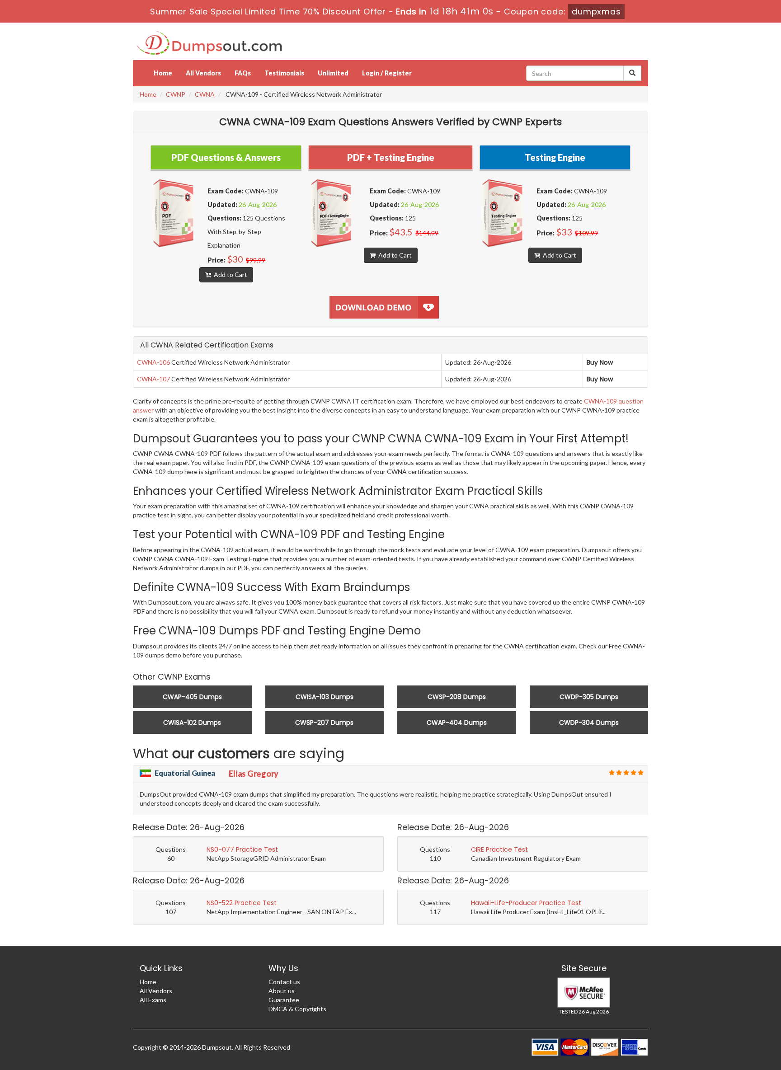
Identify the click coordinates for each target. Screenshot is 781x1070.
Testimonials (284, 73)
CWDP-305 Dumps (589, 696)
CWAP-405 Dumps (192, 696)
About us (281, 991)
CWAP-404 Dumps (457, 722)
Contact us (284, 982)
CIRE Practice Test (499, 849)
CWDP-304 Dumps (589, 722)
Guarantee (283, 1000)
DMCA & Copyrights (297, 1009)
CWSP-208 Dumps (457, 696)
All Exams (153, 1000)
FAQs (243, 73)
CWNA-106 (153, 362)
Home (163, 73)
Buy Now (600, 362)
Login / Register (387, 73)
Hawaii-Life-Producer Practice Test (526, 902)
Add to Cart (229, 274)
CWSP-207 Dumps (324, 722)
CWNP (175, 94)
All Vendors (203, 73)
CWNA (205, 94)
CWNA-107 (153, 379)
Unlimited (333, 73)
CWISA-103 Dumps (324, 696)
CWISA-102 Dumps (192, 722)
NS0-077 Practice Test (242, 849)
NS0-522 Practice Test (242, 902)
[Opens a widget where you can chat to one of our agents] (747, 1054)
